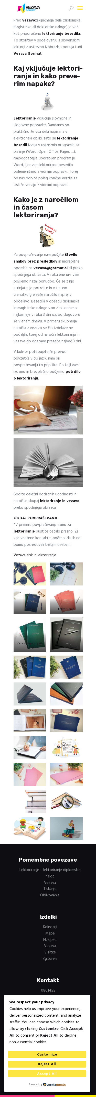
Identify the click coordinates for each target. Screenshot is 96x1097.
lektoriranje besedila (61, 34)
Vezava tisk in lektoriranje (35, 555)
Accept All (47, 1074)
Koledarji (50, 927)
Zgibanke (50, 959)
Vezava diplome (66, 647)
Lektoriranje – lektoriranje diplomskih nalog (50, 873)
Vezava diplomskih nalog (30, 645)
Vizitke (50, 952)
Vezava (30, 609)
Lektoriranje (66, 609)
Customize (47, 1055)
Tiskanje (50, 889)
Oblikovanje (50, 895)
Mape (50, 933)
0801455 (48, 990)
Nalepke (50, 940)
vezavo (28, 20)
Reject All (47, 1064)
